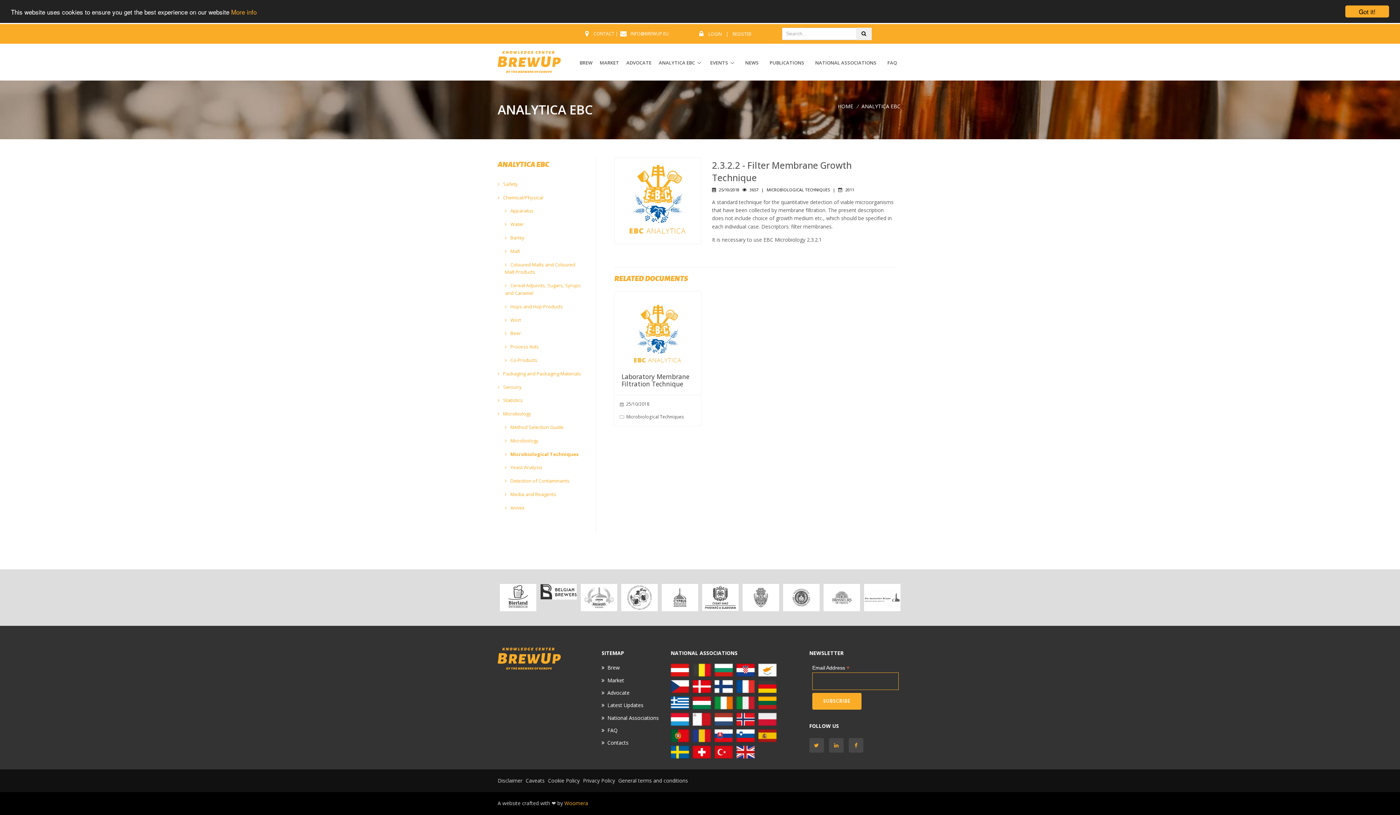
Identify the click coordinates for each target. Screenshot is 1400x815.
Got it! (1367, 11)
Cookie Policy (564, 780)
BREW (586, 62)
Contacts (618, 742)
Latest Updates (625, 705)
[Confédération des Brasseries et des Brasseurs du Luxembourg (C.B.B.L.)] (680, 718)
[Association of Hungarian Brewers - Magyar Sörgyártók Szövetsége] (702, 702)
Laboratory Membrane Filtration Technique (655, 380)
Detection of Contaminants (539, 480)
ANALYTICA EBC (677, 62)
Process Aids (524, 346)
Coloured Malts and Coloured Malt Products (540, 268)
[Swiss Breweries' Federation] (702, 751)
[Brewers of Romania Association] (702, 735)
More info (244, 11)
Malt (514, 251)
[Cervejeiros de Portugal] (680, 735)
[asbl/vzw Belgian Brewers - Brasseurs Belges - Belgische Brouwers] (558, 592)
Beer (515, 333)
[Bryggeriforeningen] (760, 597)
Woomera (576, 803)
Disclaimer (510, 780)
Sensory (512, 387)
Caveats (535, 780)
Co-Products (523, 360)
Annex (517, 507)
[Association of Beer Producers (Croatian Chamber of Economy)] (639, 597)
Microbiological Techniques (544, 454)
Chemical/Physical (522, 197)
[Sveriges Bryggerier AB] (680, 751)
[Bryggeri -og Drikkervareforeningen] (745, 718)
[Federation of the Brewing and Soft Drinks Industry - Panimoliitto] (801, 597)
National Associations (845, 62)
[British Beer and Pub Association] (745, 751)
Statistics (512, 400)
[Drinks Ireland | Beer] (724, 702)
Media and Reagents (532, 494)
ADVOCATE (639, 62)
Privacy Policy (599, 780)
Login (715, 34)
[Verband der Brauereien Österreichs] (518, 597)
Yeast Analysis (525, 467)
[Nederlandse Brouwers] (724, 718)
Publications (787, 62)
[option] (518, 597)
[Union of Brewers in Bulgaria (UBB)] (599, 597)
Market (615, 680)
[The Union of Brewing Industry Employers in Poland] (767, 718)
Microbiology (516, 413)
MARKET (609, 62)
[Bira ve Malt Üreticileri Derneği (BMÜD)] (724, 751)
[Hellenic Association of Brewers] (680, 702)
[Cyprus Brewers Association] (680, 597)
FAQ (892, 62)
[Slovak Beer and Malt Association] (724, 735)
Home (845, 106)
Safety (510, 184)
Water (516, 224)
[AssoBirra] (745, 702)
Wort (515, 320)
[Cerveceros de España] (767, 735)
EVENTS (719, 62)
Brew (613, 667)
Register (741, 34)
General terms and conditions (653, 780)
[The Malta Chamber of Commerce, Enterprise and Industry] (702, 718)
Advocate (618, 692)
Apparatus (521, 210)
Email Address (830, 667)
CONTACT (604, 34)
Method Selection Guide (536, 427)
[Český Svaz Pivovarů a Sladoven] (720, 597)
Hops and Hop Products (536, 306)
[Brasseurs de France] (841, 597)
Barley (517, 237)
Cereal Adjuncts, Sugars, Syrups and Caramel (543, 289)
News (752, 62)
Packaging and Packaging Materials (541, 373)
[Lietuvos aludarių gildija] (767, 702)
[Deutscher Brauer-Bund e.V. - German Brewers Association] (882, 597)
